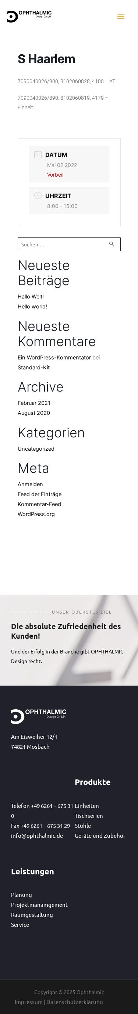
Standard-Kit (34, 367)
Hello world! (32, 306)
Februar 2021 (34, 403)
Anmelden (30, 484)
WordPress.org (36, 514)
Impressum (29, 1001)
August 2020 (34, 413)
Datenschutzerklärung (74, 1001)
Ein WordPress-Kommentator (54, 357)
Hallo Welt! (31, 296)
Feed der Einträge (39, 494)
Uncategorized (36, 448)
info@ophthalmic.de (37, 835)
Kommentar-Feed (39, 504)
